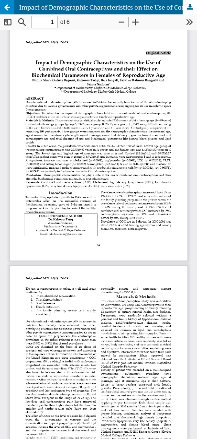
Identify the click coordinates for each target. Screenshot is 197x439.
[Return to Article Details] (7, 7)
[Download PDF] (190, 7)
